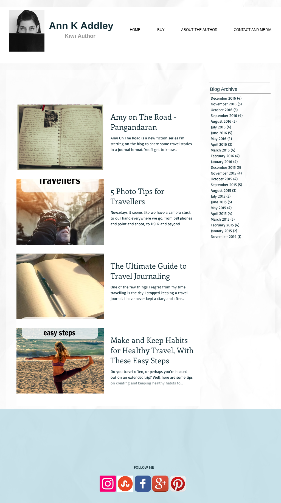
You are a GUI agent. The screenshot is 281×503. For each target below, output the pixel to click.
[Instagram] (108, 484)
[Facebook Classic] (143, 484)
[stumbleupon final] (125, 484)
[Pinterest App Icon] (178, 484)
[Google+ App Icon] (160, 484)
